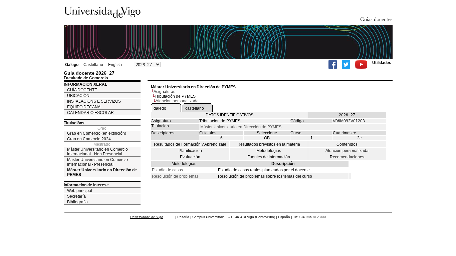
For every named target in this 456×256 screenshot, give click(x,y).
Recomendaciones (347, 157)
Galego (71, 64)
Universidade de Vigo (146, 217)
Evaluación (190, 157)
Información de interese (86, 185)
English (115, 64)
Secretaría (76, 196)
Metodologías (268, 150)
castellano (194, 108)
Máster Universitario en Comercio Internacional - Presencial (97, 162)
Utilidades (381, 62)
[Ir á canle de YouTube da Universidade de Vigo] (361, 64)
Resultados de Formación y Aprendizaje (190, 144)
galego (160, 108)
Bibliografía (77, 202)
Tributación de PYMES (175, 96)
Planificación (190, 150)
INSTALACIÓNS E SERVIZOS (94, 101)
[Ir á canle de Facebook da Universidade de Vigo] (332, 64)
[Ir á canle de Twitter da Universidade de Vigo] (346, 64)
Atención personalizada (347, 150)
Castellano (93, 64)
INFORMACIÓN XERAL (85, 84)
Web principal (79, 190)
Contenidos (347, 144)
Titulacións (74, 123)
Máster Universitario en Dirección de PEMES (102, 172)
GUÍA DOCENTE (82, 90)
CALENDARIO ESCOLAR (90, 112)
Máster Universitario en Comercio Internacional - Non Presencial (97, 151)
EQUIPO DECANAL (85, 107)
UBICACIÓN (78, 95)
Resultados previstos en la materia (268, 144)
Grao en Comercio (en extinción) (96, 133)
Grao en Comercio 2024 (89, 139)
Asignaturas (164, 91)
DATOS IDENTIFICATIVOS (229, 115)
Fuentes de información (268, 157)
